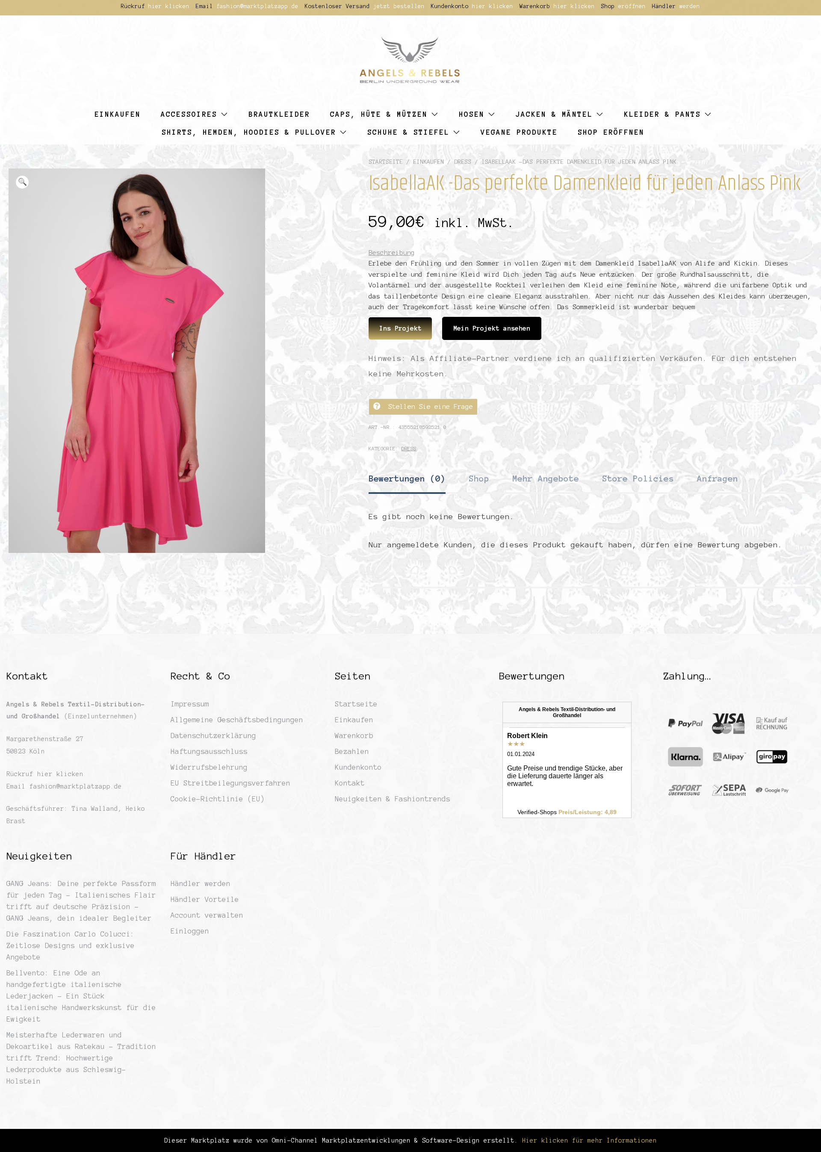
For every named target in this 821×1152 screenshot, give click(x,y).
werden (689, 6)
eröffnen (632, 6)
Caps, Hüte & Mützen (379, 114)
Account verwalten (207, 915)
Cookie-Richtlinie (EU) (218, 799)
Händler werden (200, 883)
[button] (22, 182)
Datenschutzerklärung (213, 735)
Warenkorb (354, 735)
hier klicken (168, 6)
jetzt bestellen (399, 6)
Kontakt (350, 783)
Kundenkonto (358, 767)
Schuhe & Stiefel (408, 132)
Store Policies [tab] (638, 478)
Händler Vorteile (205, 899)
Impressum (190, 704)
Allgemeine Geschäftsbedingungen (237, 720)
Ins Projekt (400, 328)
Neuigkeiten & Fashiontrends (392, 799)
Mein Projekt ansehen (491, 328)
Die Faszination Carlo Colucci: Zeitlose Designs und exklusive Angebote (70, 945)
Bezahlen (352, 751)
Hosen (471, 114)
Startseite (386, 162)
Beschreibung (392, 252)
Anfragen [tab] (717, 478)
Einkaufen (118, 114)
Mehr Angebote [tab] (545, 478)
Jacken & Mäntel (554, 114)
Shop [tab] (479, 478)
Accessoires (189, 114)
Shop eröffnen (611, 132)
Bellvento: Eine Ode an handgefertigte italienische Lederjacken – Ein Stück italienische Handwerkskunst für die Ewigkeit (81, 996)
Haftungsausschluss (209, 751)
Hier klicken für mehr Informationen (587, 1140)
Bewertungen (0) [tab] (407, 478)
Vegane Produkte (519, 132)
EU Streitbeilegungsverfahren (230, 783)
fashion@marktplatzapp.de (257, 6)
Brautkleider (279, 114)
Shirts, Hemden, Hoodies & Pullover (249, 132)
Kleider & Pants (662, 114)
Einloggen (190, 931)
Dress (462, 162)
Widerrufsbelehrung (209, 767)
